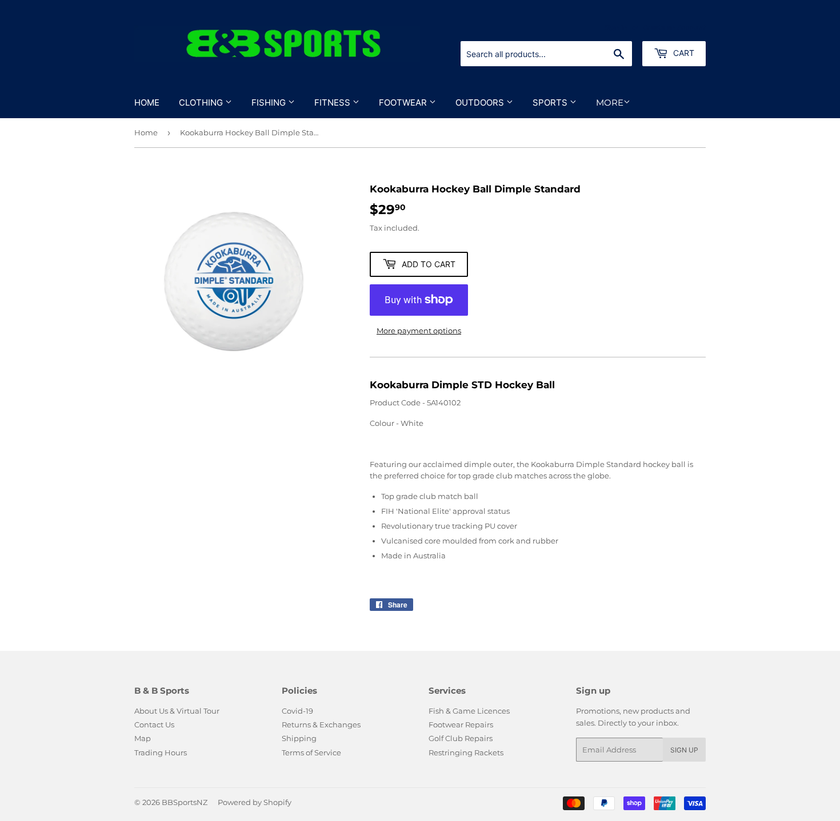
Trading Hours (160, 752)
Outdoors (480, 102)
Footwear (404, 102)
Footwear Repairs (461, 724)
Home (146, 102)
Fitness (333, 102)
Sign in (616, 27)
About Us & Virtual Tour (176, 710)
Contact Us (154, 724)
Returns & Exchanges (321, 724)
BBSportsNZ (184, 802)
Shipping (299, 738)
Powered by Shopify (254, 802)
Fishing (269, 102)
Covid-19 (297, 710)
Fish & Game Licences (469, 710)
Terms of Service (311, 752)
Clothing (202, 102)
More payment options (419, 330)
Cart (682, 53)
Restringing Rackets (466, 752)
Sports (551, 102)
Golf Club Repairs (461, 738)
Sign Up (684, 750)
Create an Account (674, 27)
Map (142, 738)
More (609, 102)
